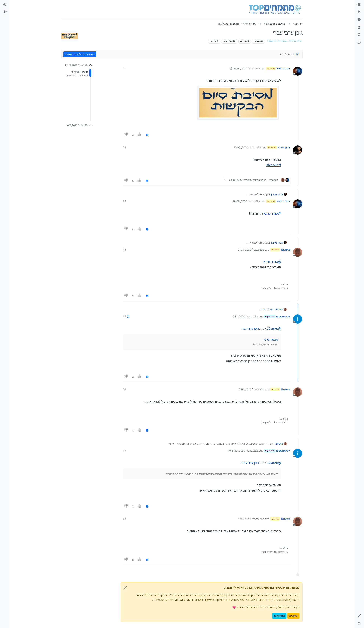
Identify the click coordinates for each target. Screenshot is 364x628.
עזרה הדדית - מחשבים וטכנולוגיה (284, 41)
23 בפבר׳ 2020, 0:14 (244, 316)
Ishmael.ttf (273, 165)
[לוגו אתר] (275, 9)
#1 (124, 68)
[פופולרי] (359, 12)
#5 (124, 316)
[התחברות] (5, 5)
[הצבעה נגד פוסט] (126, 134)
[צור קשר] (359, 42)
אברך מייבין (283, 147)
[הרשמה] (5, 12)
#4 (124, 249)
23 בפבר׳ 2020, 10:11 (250, 518)
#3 (124, 201)
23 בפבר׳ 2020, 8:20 (244, 450)
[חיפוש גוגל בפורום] (359, 35)
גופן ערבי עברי (250, 328)
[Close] (125, 587)
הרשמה (293, 615)
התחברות (279, 615)
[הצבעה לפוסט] (139, 134)
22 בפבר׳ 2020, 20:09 (245, 201)
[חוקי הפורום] (359, 5)
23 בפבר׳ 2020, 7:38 (250, 389)
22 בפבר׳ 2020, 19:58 (245, 68)
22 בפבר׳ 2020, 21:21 (250, 249)
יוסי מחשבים (283, 316)
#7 (124, 450)
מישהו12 (285, 249)
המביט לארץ (283, 68)
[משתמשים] (359, 27)
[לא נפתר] (359, 20)
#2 (124, 147)
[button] (359, 616)
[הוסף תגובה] (147, 135)
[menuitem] (5, 5)
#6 (124, 389)
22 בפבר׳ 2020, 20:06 (246, 147)
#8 (124, 518)
